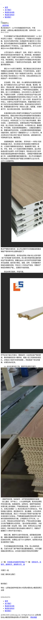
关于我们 (8, 10)
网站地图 (33, 617)
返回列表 (5, 25)
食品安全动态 (9, 12)
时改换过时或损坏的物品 (16, 562)
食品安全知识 (9, 15)
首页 (6, 7)
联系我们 (8, 17)
